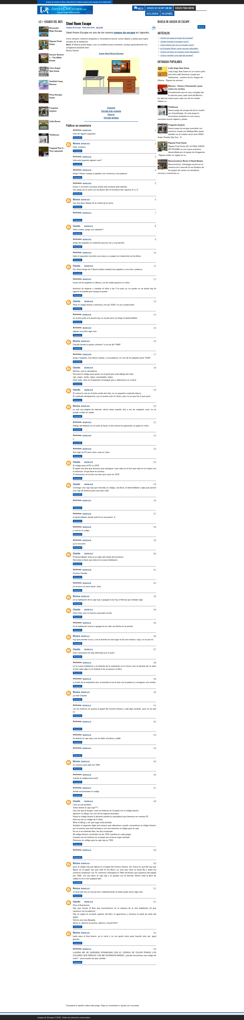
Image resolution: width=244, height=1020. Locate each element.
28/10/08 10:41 (86, 314)
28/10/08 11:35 (85, 888)
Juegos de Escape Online (159, 8)
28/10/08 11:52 (85, 932)
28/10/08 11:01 (86, 500)
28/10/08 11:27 (86, 788)
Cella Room (54, 121)
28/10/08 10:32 (86, 239)
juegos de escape (124, 32)
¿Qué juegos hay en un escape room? (177, 45)
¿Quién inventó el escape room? (174, 41)
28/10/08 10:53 (86, 422)
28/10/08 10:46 (86, 328)
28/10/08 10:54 (86, 435)
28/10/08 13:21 (86, 949)
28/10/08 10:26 (86, 170)
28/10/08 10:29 (85, 199)
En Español (167, 13)
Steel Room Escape (78, 23)
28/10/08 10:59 (88, 484)
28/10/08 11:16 (85, 692)
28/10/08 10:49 (86, 354)
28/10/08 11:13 (88, 649)
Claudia (76, 226)
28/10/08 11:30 (86, 850)
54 (154, 28)
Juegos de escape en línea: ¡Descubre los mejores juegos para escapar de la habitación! (78, 2)
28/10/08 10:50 (88, 367)
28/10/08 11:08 (86, 569)
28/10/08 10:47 (85, 341)
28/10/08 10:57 (88, 462)
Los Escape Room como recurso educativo (179, 48)
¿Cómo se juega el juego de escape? (176, 38)
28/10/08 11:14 (86, 662)
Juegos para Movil (184, 8)
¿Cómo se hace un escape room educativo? (179, 52)
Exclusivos (153, 13)
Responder (77, 137)
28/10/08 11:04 (86, 513)
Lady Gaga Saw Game (178, 68)
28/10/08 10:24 (85, 143)
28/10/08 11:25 (85, 761)
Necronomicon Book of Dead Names (185, 161)
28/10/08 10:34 (86, 252)
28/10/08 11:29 (88, 801)
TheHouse (54, 135)
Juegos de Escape (73, 28)
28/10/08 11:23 (86, 748)
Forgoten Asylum (176, 125)
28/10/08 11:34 (85, 863)
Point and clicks (88, 28)
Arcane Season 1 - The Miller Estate (56, 57)
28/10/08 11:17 (86, 705)
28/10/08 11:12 (88, 609)
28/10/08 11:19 (86, 721)
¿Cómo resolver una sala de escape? (176, 55)
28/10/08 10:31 (86, 213)
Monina (76, 143)
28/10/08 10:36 (88, 266)
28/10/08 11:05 (86, 527)
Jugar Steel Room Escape (111, 53)
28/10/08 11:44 (88, 901)
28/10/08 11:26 (86, 774)
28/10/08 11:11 (85, 596)
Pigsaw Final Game (177, 143)
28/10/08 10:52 (85, 406)
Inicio (40, 2)
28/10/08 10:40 (88, 301)
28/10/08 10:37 (86, 279)
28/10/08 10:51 (88, 390)
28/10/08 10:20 (86, 130)
